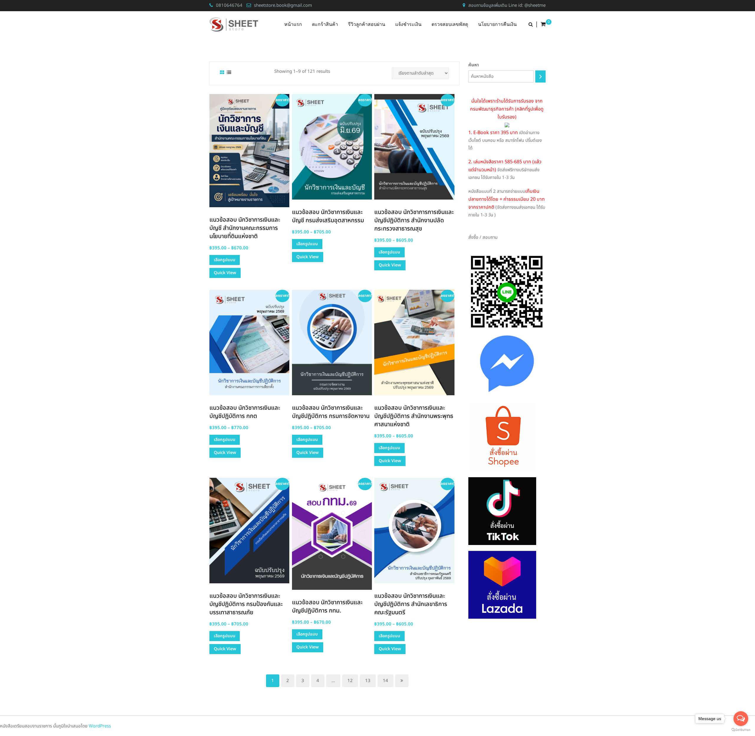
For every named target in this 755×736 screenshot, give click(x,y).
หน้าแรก (293, 24)
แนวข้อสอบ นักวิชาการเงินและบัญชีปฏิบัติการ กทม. (327, 606)
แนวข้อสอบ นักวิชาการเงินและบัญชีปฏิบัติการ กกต (244, 412)
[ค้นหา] (540, 76)
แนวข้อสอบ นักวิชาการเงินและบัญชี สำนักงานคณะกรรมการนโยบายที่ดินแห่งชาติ (244, 228)
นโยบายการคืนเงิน (497, 24)
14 (385, 680)
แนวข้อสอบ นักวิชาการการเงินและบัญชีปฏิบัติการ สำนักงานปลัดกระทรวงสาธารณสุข (414, 220)
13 (367, 680)
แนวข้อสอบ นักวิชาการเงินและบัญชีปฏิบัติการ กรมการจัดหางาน (331, 412)
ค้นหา (473, 65)
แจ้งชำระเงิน (408, 24)
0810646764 (229, 5)
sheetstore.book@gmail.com (283, 5)
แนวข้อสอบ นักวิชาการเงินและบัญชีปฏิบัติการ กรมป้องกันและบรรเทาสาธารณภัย (246, 604)
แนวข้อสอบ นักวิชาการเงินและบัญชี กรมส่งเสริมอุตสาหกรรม (328, 216)
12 (350, 680)
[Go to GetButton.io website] (740, 730)
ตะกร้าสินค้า (325, 24)
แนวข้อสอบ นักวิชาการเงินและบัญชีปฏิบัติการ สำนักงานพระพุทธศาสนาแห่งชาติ (413, 416)
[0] (543, 24)
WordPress (100, 726)
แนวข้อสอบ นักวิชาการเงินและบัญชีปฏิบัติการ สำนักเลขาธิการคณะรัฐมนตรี (410, 604)
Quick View (225, 273)
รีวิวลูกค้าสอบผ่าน (366, 24)
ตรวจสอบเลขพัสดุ (449, 24)
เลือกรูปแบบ (224, 260)
